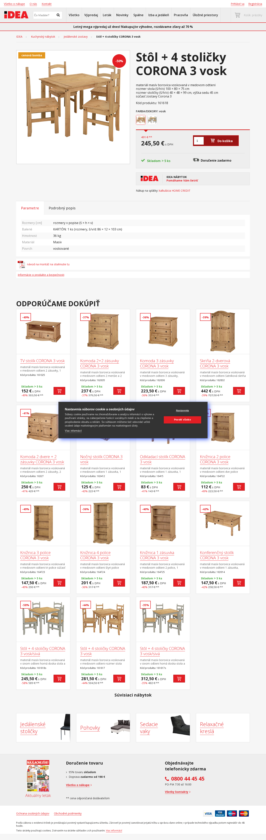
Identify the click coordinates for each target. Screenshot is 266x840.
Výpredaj (91, 15)
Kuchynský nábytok (43, 36)
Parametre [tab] (30, 208)
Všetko (74, 15)
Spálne (138, 15)
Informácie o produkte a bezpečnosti (41, 275)
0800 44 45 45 (187, 779)
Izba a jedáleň (158, 15)
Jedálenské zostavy (76, 36)
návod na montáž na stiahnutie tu (48, 264)
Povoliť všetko (182, 419)
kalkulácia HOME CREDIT (174, 190)
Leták (107, 15)
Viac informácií (73, 430)
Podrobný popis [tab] (62, 208)
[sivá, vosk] (152, 120)
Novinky (122, 15)
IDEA (19, 36)
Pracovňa (181, 15)
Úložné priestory (205, 15)
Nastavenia (182, 410)
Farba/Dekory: (147, 111)
